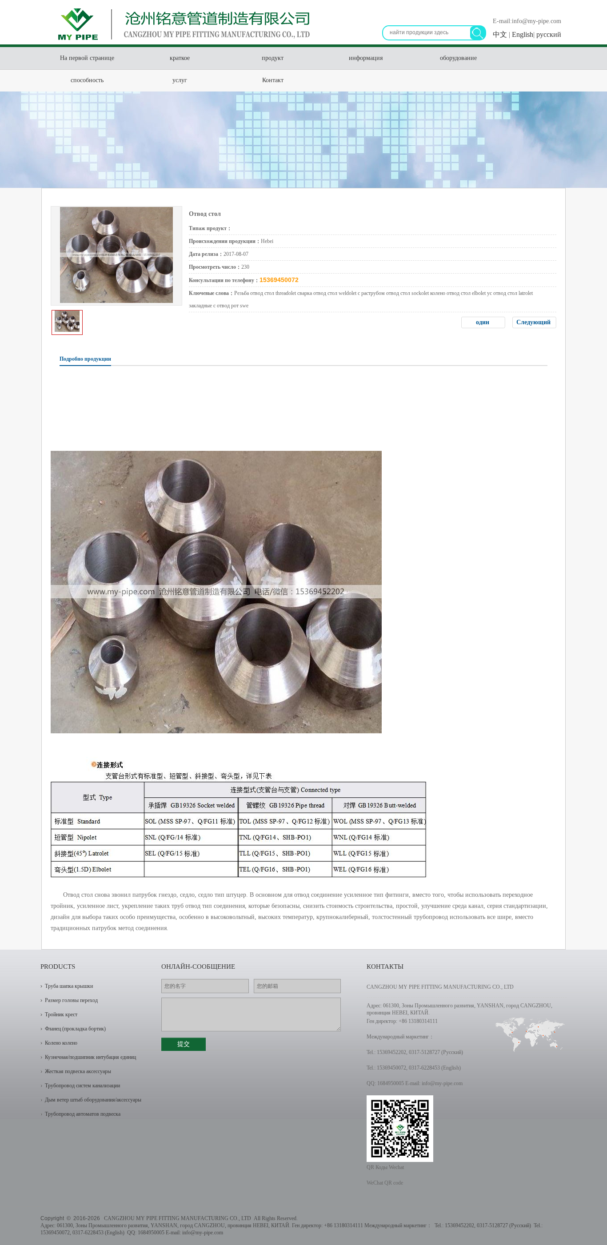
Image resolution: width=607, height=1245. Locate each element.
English (521, 34)
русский (548, 34)
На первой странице (87, 58)
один (483, 322)
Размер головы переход (71, 1000)
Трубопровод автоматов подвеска (82, 1114)
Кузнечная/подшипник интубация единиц (90, 1057)
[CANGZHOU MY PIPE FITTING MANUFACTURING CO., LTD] (181, 42)
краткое (180, 58)
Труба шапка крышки (69, 986)
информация (366, 58)
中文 (501, 34)
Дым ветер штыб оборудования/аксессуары (93, 1100)
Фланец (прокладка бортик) (75, 1029)
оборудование (458, 58)
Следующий (534, 322)
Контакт (273, 80)
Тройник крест (61, 1014)
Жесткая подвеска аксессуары (78, 1071)
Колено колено (61, 1043)
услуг (179, 80)
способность (87, 80)
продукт (273, 58)
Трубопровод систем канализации (82, 1085)
